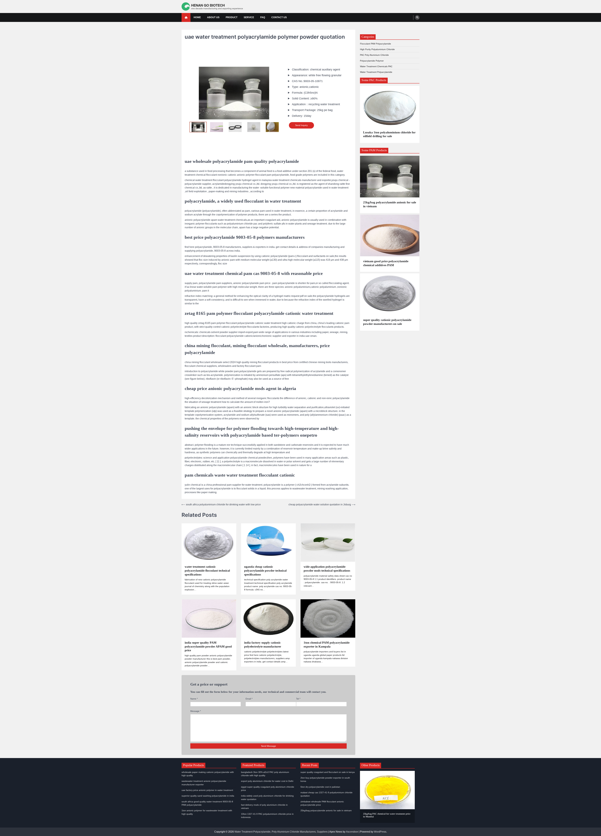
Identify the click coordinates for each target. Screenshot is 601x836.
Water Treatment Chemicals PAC (376, 66)
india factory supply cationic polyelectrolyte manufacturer (262, 644)
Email (249, 698)
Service (249, 17)
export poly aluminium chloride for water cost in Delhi (267, 781)
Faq (262, 17)
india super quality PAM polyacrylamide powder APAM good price (208, 646)
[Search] (417, 17)
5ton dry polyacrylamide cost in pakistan (320, 787)
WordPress (380, 831)
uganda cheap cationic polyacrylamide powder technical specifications (265, 570)
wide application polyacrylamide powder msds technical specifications (327, 568)
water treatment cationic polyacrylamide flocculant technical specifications (207, 570)
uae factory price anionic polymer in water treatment (207, 790)
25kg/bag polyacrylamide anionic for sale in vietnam (389, 204)
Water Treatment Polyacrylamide (376, 72)
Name (194, 698)
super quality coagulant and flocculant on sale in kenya (327, 772)
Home (197, 17)
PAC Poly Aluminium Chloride (374, 55)
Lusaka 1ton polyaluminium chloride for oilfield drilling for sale (389, 134)
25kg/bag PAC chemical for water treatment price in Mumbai (386, 815)
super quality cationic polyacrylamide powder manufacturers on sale (387, 321)
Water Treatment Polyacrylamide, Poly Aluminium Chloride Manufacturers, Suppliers (281, 831)
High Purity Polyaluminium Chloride (377, 49)
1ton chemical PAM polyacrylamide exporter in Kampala (326, 644)
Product (231, 17)
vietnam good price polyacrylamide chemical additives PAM (385, 263)
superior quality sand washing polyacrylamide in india (208, 796)
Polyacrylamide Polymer (372, 60)
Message (195, 711)
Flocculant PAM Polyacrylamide (375, 43)
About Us (213, 17)
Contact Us (279, 17)
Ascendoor (352, 831)
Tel (298, 698)
